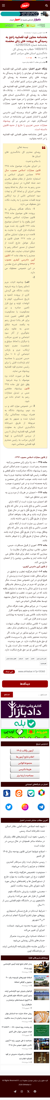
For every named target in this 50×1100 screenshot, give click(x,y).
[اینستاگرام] (21, 1091)
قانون (26, 388)
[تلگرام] (15, 1091)
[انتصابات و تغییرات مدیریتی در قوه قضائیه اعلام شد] (41, 1057)
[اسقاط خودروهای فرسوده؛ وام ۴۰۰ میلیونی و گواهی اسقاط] (41, 981)
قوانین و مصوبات (36, 33)
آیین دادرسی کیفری (41, 659)
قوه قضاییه (43, 663)
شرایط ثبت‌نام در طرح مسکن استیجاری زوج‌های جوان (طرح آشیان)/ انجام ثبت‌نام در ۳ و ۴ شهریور (24, 915)
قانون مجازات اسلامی (10, 659)
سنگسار (20, 659)
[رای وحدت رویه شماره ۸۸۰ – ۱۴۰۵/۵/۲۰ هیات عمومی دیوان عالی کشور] (41, 1030)
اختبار (32, 659)
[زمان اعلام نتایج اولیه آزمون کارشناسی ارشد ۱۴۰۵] (41, 967)
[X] (28, 1091)
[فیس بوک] (35, 1091)
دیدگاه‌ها (25, 684)
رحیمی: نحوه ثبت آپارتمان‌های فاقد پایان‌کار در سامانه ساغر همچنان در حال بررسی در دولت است (24, 841)
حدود (26, 659)
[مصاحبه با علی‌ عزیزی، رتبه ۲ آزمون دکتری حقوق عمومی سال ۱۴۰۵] (41, 1044)
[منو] (3, 6)
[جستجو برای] (46, 6)
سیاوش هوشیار (33, 1080)
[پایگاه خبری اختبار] (25, 5)
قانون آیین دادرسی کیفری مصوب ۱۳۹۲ (20, 260)
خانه (44, 33)
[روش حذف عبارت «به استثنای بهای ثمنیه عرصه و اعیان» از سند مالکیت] (41, 1017)
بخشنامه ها (27, 33)
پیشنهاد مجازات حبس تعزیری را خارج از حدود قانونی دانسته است (25, 125)
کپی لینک (9, 671)
